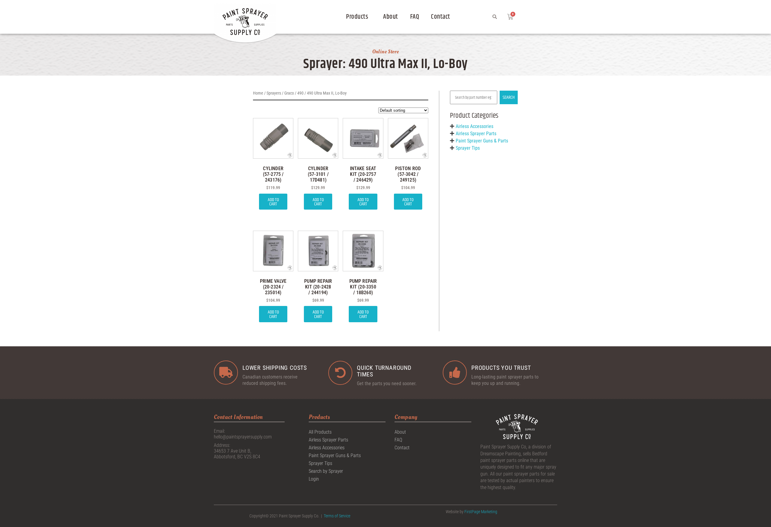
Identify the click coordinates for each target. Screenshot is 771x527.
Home (258, 93)
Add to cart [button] (273, 202)
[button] (359, 17)
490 (300, 93)
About (390, 17)
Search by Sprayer (326, 471)
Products (357, 17)
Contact (440, 17)
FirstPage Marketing (480, 511)
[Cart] (510, 16)
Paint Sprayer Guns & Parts (482, 141)
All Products (320, 432)
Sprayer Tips (468, 148)
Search (509, 97)
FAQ (414, 17)
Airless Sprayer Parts (476, 133)
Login (314, 479)
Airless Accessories (474, 126)
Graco (289, 93)
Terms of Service (337, 515)
